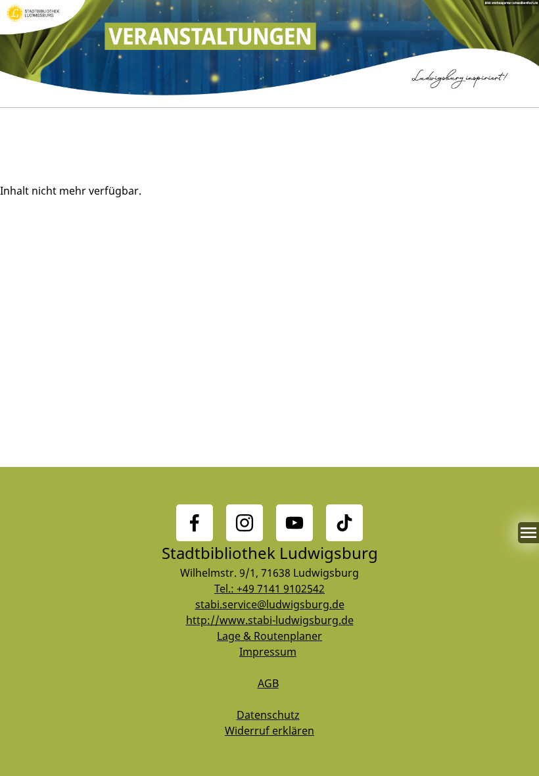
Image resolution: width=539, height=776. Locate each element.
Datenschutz (268, 715)
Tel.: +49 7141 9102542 (269, 588)
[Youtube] (294, 522)
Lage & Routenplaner (269, 636)
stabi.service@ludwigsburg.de (269, 604)
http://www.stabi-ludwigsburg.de (270, 620)
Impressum (267, 651)
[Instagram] (244, 522)
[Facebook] (194, 522)
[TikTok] (344, 522)
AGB (268, 683)
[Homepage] (269, 54)
